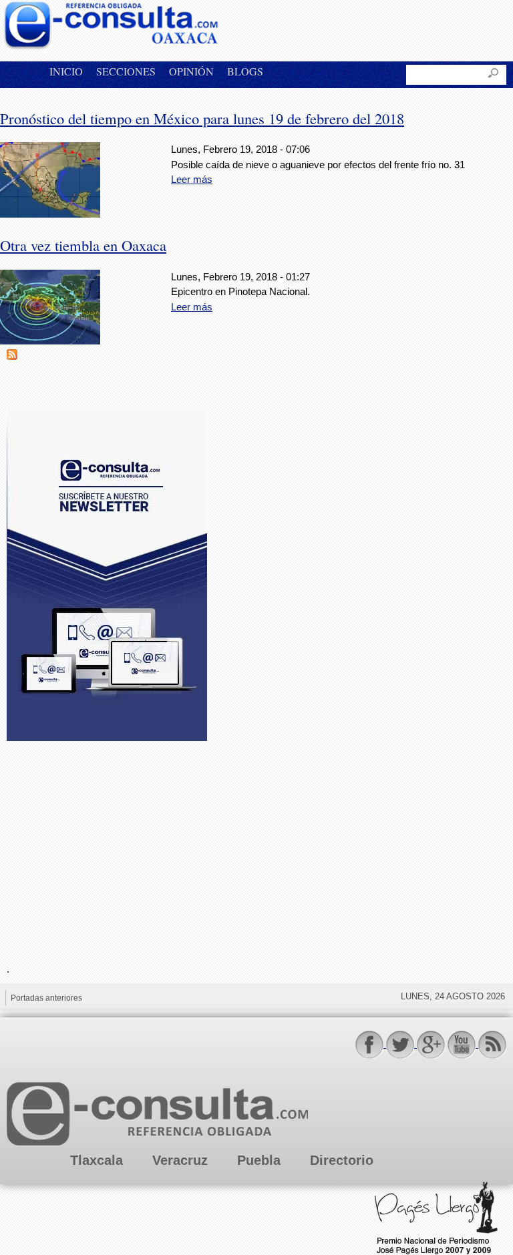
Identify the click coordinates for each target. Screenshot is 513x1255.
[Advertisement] (107, 843)
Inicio (66, 71)
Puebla (259, 1160)
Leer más (191, 179)
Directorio (341, 1160)
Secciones (126, 71)
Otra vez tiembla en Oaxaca (83, 245)
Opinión (191, 71)
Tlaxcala (96, 1160)
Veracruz (180, 1160)
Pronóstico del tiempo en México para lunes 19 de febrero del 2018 (202, 118)
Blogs (245, 71)
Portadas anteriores (46, 998)
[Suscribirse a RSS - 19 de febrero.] (12, 356)
